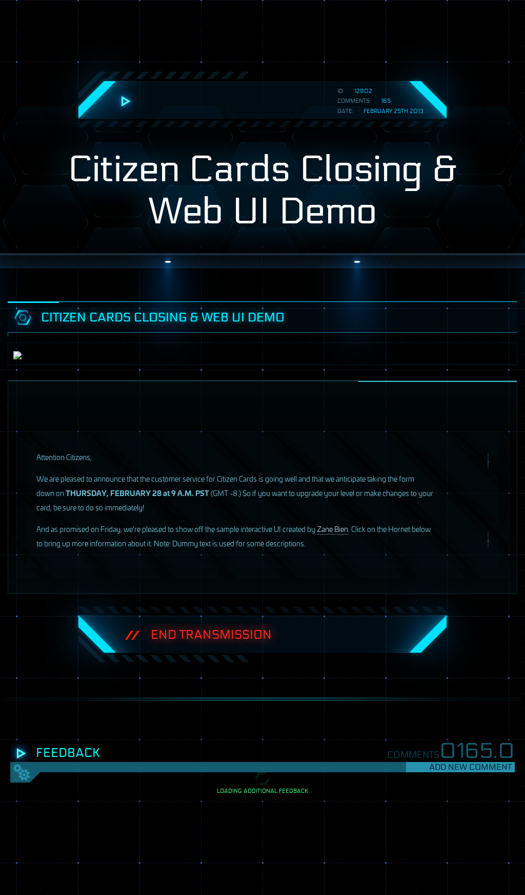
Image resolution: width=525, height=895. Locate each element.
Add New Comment (470, 767)
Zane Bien (332, 528)
